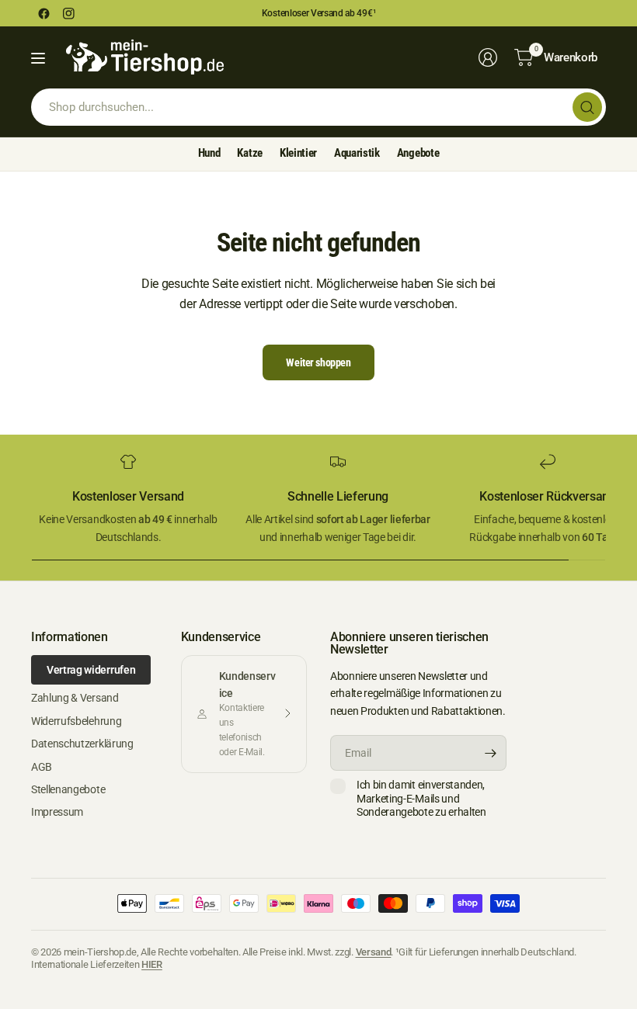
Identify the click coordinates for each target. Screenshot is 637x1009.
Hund (209, 153)
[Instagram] (68, 13)
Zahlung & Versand (75, 698)
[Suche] (587, 107)
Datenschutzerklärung (82, 743)
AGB (41, 767)
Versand (374, 952)
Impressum (57, 812)
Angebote (418, 153)
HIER (151, 964)
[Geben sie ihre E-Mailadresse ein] (490, 753)
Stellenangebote (68, 789)
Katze (249, 153)
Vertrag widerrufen (91, 670)
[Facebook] (43, 13)
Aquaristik (357, 153)
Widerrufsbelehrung (76, 721)
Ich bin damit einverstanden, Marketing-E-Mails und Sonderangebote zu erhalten (421, 798)
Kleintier (298, 153)
